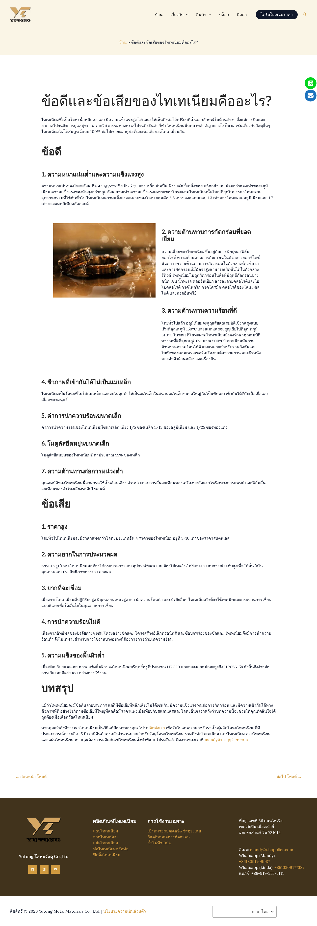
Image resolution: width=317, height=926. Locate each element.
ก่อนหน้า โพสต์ (31, 776)
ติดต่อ (242, 14)
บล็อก (224, 14)
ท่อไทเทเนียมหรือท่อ (111, 848)
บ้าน (158, 14)
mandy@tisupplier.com (226, 739)
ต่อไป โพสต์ (289, 776)
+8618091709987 (254, 861)
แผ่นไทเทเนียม (105, 842)
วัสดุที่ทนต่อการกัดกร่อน (169, 836)
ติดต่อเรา (157, 727)
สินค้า (201, 14)
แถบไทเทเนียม (105, 830)
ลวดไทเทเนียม (105, 836)
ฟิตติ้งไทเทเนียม (106, 854)
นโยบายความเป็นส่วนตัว (124, 911)
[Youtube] (55, 869)
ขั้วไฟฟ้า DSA (159, 842)
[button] (186, 15)
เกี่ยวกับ (177, 14)
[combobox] (244, 912)
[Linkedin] (44, 869)
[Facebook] (32, 869)
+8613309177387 (289, 867)
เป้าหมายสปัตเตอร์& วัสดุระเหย (174, 830)
